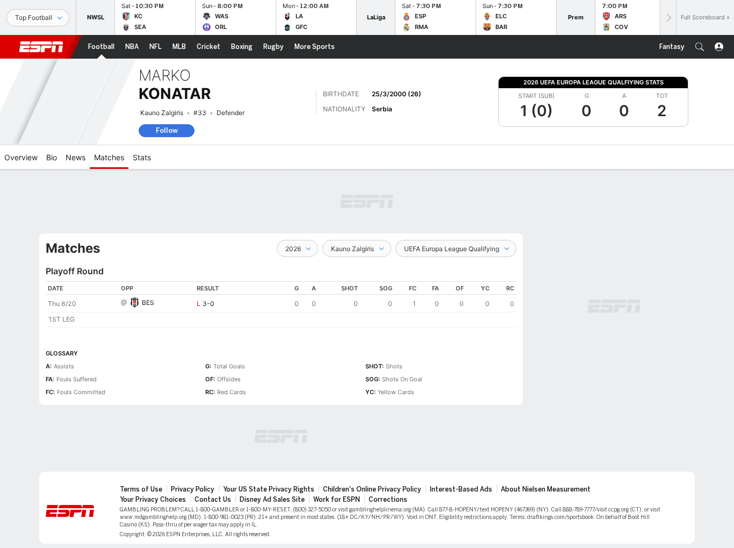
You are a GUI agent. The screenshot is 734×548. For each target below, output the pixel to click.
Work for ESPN (336, 499)
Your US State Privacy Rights (268, 489)
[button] (699, 46)
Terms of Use (141, 489)
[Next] (668, 17)
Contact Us (213, 499)
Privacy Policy (192, 489)
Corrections (388, 499)
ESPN (41, 47)
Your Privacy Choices (153, 499)
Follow (167, 130)
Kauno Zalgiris (161, 113)
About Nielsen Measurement (546, 489)
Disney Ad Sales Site (272, 499)
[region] (281, 304)
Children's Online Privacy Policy (372, 489)
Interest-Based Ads (461, 489)
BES (148, 302)
